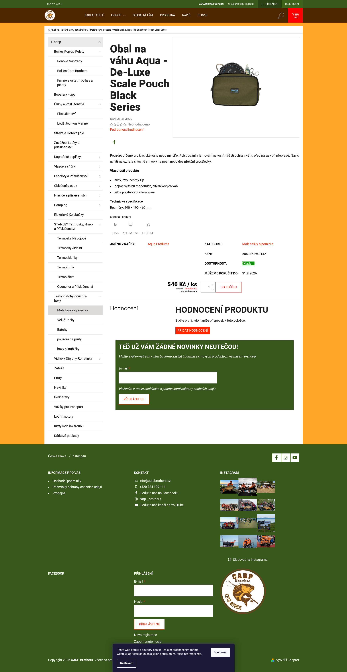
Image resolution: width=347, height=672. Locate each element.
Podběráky (62, 397)
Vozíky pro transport (68, 407)
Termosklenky (67, 258)
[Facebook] (114, 142)
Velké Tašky (66, 320)
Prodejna (59, 493)
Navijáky (60, 387)
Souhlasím (221, 652)
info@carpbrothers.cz (155, 481)
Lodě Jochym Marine (72, 123)
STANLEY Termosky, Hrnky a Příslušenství (73, 226)
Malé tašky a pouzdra (72, 310)
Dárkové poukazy (66, 436)
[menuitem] (94, 15)
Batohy (62, 329)
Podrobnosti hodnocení (126, 129)
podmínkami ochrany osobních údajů (188, 389)
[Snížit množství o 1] (212, 289)
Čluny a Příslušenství (69, 104)
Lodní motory (63, 416)
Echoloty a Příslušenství (71, 176)
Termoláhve (66, 277)
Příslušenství (66, 114)
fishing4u (79, 456)
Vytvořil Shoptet (287, 660)
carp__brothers (150, 499)
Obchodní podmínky (67, 481)
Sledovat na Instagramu (250, 559)
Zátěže (59, 368)
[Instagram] (285, 457)
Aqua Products (158, 244)
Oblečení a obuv (65, 186)
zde (199, 654)
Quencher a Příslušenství (75, 286)
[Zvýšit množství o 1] (212, 284)
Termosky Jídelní (69, 248)
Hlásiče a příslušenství (70, 195)
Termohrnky (66, 267)
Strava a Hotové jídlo (69, 133)
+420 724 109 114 (152, 487)
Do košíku (228, 287)
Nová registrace (145, 635)
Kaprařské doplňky (67, 157)
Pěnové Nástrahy (69, 61)
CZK (58, 4)
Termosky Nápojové (71, 238)
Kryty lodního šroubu (69, 426)
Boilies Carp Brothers (72, 71)
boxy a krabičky (68, 349)
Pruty (58, 378)
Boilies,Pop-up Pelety (69, 51)
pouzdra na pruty (69, 339)
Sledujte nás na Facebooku (159, 493)
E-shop (56, 42)
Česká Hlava (57, 456)
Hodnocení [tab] (124, 308)
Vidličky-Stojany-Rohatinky (73, 358)
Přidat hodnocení (192, 330)
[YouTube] (295, 457)
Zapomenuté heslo (147, 641)
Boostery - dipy (64, 94)
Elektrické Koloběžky (69, 215)
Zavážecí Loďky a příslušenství (66, 145)
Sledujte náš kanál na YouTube (162, 505)
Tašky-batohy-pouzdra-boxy (70, 298)
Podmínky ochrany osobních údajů (77, 487)
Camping (60, 205)
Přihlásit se (133, 399)
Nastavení (126, 663)
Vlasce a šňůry (64, 166)
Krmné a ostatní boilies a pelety (75, 82)
